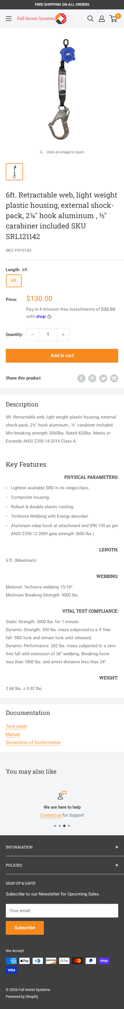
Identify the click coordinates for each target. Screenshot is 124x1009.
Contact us (50, 815)
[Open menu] (9, 18)
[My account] (102, 18)
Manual (13, 734)
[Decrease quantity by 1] (33, 334)
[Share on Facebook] (81, 378)
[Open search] (90, 18)
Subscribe (24, 927)
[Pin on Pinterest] (92, 378)
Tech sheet (16, 726)
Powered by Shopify (22, 996)
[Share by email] (114, 378)
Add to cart (62, 355)
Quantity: (14, 334)
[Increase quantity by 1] (63, 334)
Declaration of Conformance (33, 742)
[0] (113, 18)
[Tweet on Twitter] (103, 378)
